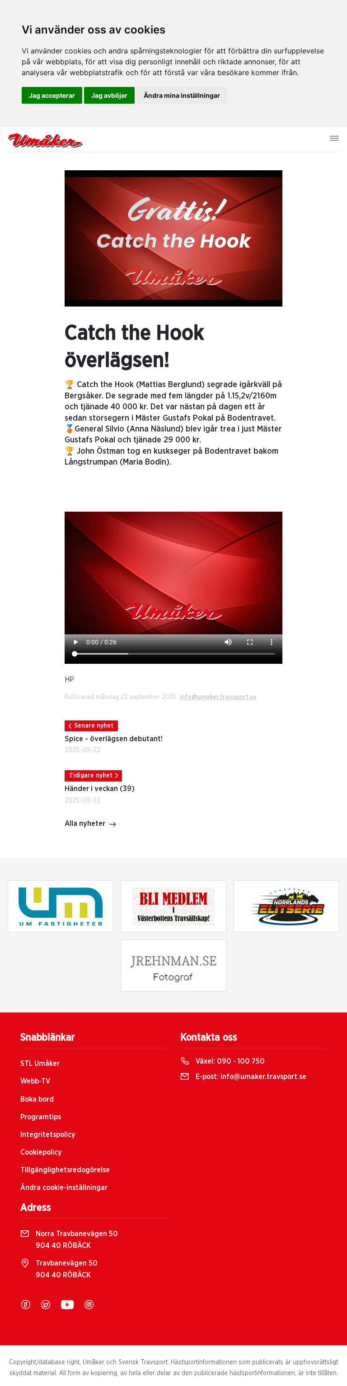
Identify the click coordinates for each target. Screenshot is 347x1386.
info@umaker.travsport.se (218, 697)
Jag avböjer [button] (109, 95)
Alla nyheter (85, 823)
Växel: (229, 1061)
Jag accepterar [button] (52, 95)
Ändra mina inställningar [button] (182, 95)
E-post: (250, 1076)
